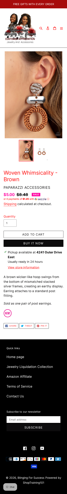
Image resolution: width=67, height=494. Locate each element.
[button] (26, 199)
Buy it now (33, 243)
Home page (15, 357)
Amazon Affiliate (19, 377)
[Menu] (61, 28)
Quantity (9, 216)
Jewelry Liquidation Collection (30, 367)
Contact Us (15, 396)
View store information (23, 267)
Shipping (10, 204)
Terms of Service (19, 386)
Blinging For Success (31, 477)
